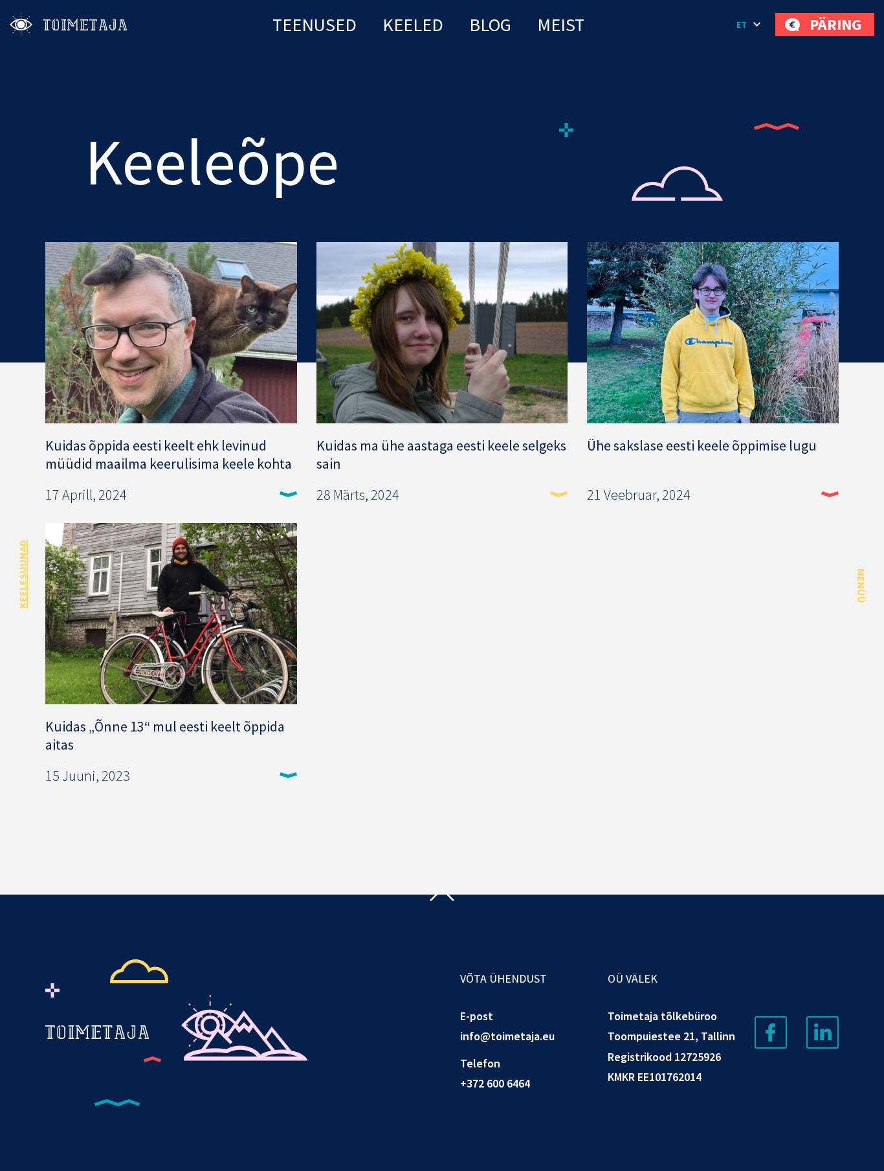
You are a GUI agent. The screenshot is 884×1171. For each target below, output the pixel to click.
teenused (314, 24)
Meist (560, 24)
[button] (749, 24)
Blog (490, 24)
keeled (412, 24)
